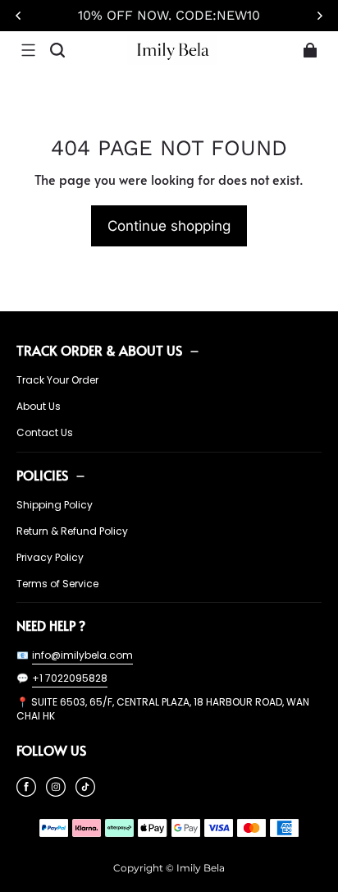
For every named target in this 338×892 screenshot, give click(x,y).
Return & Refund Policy (72, 531)
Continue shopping (169, 225)
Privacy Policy (50, 557)
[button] (27, 50)
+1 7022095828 (69, 678)
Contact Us (44, 432)
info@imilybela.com (82, 655)
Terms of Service (57, 584)
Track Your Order (57, 380)
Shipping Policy (54, 505)
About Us (38, 406)
